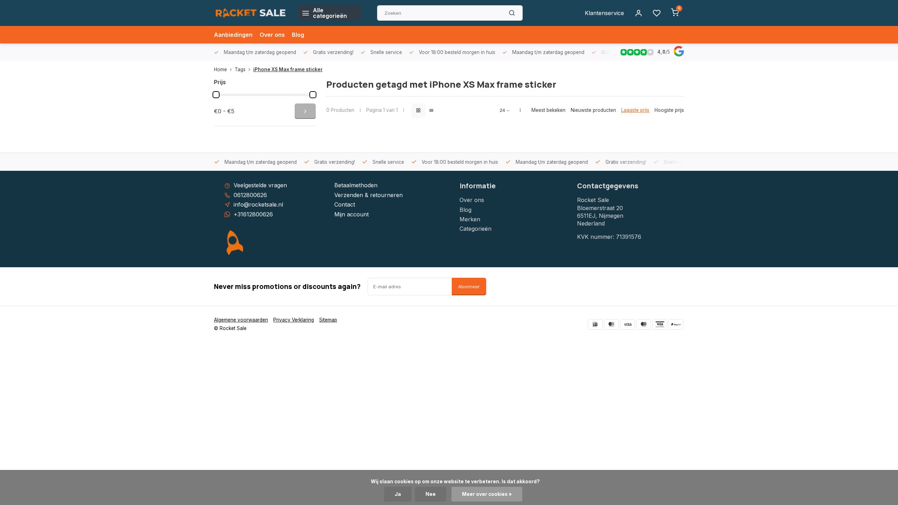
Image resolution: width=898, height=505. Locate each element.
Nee (430, 494)
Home (220, 69)
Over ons (272, 34)
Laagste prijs (635, 110)
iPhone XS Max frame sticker (288, 69)
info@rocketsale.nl (258, 204)
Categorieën (475, 228)
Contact (344, 204)
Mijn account (351, 214)
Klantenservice (604, 12)
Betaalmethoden (355, 185)
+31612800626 (253, 214)
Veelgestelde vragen (260, 185)
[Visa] (627, 324)
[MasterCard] (611, 324)
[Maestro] (643, 324)
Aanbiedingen (233, 34)
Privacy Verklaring (293, 320)
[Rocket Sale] (251, 13)
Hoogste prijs (669, 110)
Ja (398, 494)
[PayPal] (676, 324)
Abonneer (469, 286)
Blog (298, 34)
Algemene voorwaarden (241, 320)
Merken (470, 219)
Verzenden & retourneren (368, 194)
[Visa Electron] (659, 324)
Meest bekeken (548, 110)
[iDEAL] (595, 324)
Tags (240, 69)
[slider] (216, 94)
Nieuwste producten (593, 110)
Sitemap (328, 320)
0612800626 (250, 194)
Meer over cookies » (487, 494)
